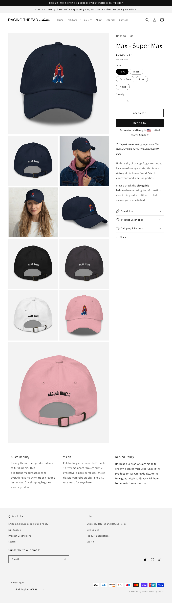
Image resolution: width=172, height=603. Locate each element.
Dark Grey (125, 79)
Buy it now (139, 122)
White (123, 86)
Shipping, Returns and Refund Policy (28, 523)
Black (136, 71)
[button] (74, 19)
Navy (122, 71)
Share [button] (123, 237)
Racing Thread (141, 591)
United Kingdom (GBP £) (25, 589)
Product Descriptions (19, 535)
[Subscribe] (65, 559)
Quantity (120, 94)
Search (12, 541)
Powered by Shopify (155, 591)
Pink (141, 79)
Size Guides (14, 529)
